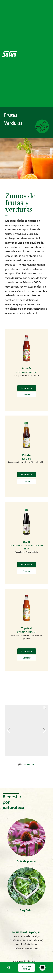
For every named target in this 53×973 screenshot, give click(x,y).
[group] (26, 730)
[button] (9, 967)
